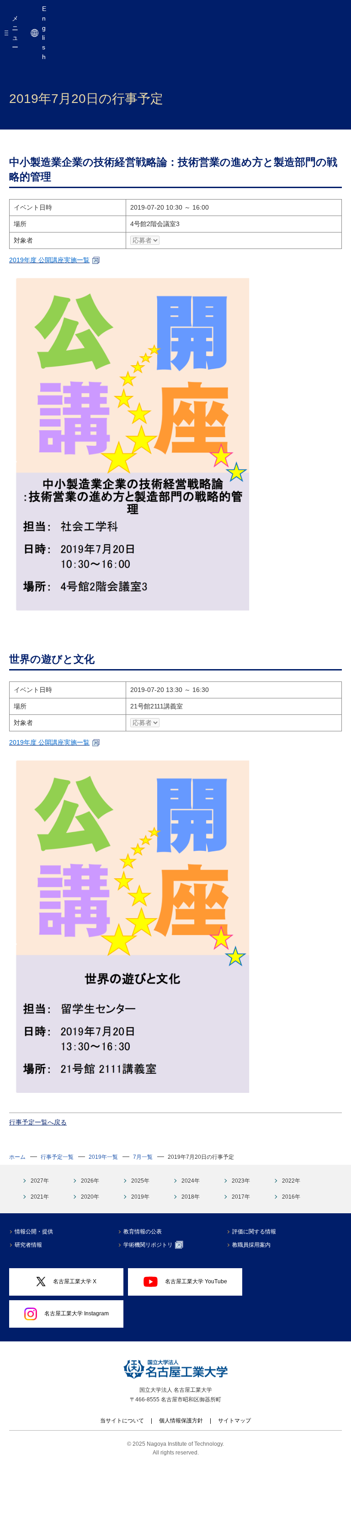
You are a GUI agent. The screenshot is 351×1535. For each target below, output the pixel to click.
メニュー (15, 33)
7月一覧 (143, 1157)
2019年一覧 (103, 1157)
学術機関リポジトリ (148, 1245)
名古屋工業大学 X (74, 1281)
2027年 (40, 1181)
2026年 (90, 1181)
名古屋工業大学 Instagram (76, 1313)
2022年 (291, 1181)
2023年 (241, 1181)
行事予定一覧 (57, 1157)
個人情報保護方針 (181, 1420)
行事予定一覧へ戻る (38, 1122)
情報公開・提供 (34, 1231)
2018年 (190, 1197)
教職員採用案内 (251, 1245)
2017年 (241, 1197)
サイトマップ (234, 1420)
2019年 (140, 1197)
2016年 (291, 1197)
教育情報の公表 (142, 1231)
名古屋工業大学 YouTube (196, 1281)
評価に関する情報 (254, 1231)
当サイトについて (122, 1420)
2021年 (40, 1197)
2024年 (190, 1181)
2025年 (140, 1181)
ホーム (17, 1157)
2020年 (90, 1197)
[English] (34, 33)
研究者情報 (28, 1245)
